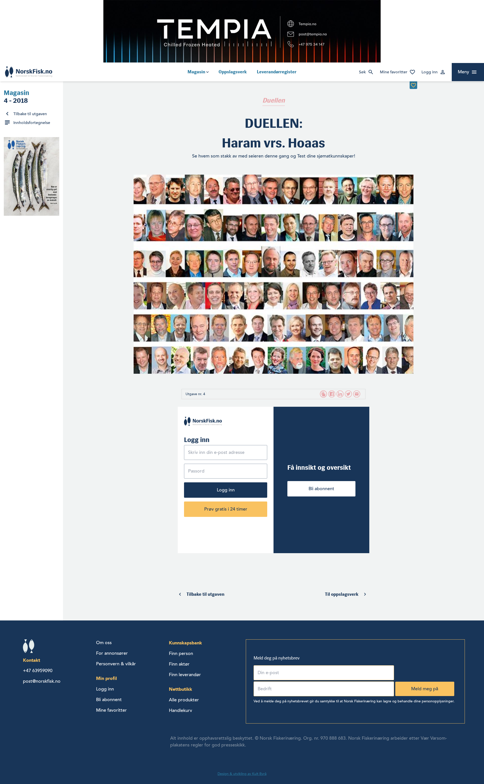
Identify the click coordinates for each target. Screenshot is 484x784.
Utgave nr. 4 (195, 394)
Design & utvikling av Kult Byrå (242, 774)
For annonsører (112, 653)
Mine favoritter (393, 72)
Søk (362, 72)
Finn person (181, 653)
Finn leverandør (185, 674)
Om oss (104, 642)
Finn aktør (179, 664)
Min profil (106, 678)
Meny (463, 72)
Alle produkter (184, 700)
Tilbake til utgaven (30, 113)
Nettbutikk (180, 689)
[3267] (413, 85)
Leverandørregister (276, 72)
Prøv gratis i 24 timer (225, 509)
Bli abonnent (321, 488)
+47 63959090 (37, 670)
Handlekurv (180, 710)
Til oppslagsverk (341, 594)
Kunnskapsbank (185, 642)
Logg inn (429, 72)
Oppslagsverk (233, 72)
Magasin (196, 72)
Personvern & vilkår (116, 664)
